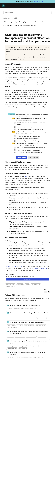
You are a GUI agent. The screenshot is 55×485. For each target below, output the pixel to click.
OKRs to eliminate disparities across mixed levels (25, 305)
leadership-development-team (38, 357)
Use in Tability (21, 157)
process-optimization (11, 325)
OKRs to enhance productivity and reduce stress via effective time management (29, 332)
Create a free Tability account (14, 266)
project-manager (20, 284)
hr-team (22, 308)
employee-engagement (12, 346)
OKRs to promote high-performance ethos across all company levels (29, 342)
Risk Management (30, 25)
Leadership (8, 22)
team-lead (28, 346)
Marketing (38, 22)
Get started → (27, 279)
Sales (33, 22)
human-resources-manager (29, 325)
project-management (21, 346)
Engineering (7, 25)
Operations (27, 22)
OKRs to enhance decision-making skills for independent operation (27, 353)
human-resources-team (10, 286)
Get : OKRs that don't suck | (27, 1)
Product (44, 22)
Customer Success (19, 25)
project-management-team (35, 284)
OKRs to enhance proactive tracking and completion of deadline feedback (29, 314)
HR (12, 25)
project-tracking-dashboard (10, 284)
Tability (26, 176)
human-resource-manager (20, 317)
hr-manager (27, 284)
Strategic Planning (18, 22)
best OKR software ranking (39, 268)
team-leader (10, 357)
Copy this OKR (33, 157)
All (4, 22)
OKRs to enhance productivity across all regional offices (27, 322)
